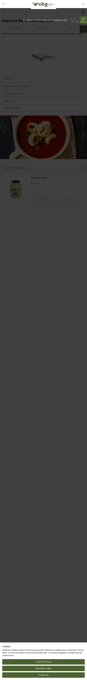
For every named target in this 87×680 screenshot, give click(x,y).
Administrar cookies (43, 668)
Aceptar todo (43, 675)
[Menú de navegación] (83, 4)
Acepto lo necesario (44, 662)
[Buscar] (3, 4)
